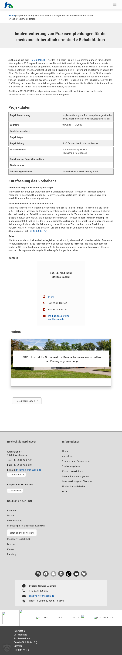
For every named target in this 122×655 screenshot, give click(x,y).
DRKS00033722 (38, 230)
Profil (51, 296)
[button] (114, 5)
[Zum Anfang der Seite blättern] (112, 646)
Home (11, 15)
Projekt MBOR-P (38, 59)
